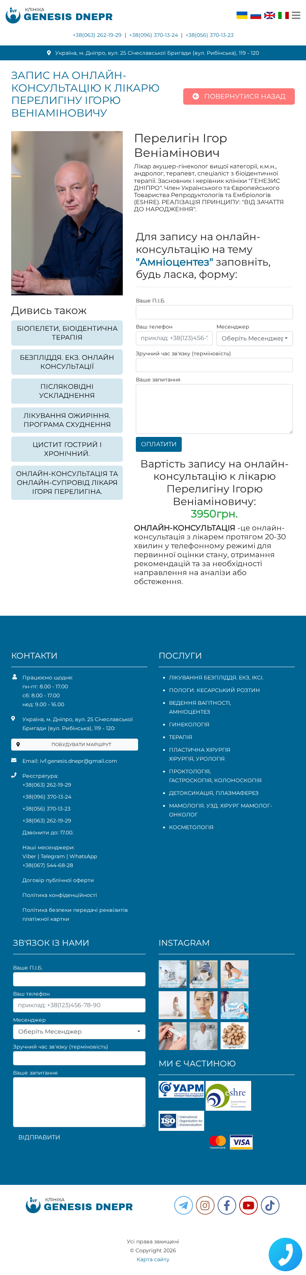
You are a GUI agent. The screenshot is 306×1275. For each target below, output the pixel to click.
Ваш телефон (154, 326)
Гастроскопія (190, 780)
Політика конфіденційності (59, 895)
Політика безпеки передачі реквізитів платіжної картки (75, 914)
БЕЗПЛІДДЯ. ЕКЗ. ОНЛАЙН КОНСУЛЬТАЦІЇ (67, 362)
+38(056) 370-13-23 (209, 35)
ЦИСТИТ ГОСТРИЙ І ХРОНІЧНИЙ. (67, 449)
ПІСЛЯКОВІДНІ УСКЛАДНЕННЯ (67, 391)
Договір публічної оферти (58, 880)
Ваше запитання (158, 379)
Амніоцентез (189, 711)
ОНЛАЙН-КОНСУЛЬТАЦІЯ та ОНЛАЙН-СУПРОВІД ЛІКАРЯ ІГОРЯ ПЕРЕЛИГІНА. (67, 483)
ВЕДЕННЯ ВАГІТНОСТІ (199, 703)
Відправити (39, 1137)
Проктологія (189, 771)
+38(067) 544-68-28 (47, 865)
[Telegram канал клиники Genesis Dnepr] (183, 1205)
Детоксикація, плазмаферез (214, 793)
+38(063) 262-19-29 (97, 35)
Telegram (53, 856)
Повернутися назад (243, 96)
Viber (29, 856)
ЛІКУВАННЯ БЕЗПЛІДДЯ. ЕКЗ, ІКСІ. (216, 677)
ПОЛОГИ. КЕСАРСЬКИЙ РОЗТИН (214, 690)
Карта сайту (153, 1259)
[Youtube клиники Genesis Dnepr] (248, 1205)
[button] (227, 1205)
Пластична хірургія (199, 749)
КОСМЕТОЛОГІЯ (191, 827)
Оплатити (159, 444)
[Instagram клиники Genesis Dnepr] (205, 1205)
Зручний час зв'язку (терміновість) (183, 353)
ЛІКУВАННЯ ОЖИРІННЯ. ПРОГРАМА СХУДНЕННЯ (67, 420)
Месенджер (232, 326)
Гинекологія (189, 724)
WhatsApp (83, 856)
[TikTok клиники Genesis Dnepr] (270, 1205)
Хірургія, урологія (197, 758)
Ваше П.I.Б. (150, 300)
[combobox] (255, 339)
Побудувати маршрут (81, 744)
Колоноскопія (238, 780)
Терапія (180, 737)
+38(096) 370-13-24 (153, 35)
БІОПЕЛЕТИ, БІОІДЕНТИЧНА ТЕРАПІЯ (67, 333)
